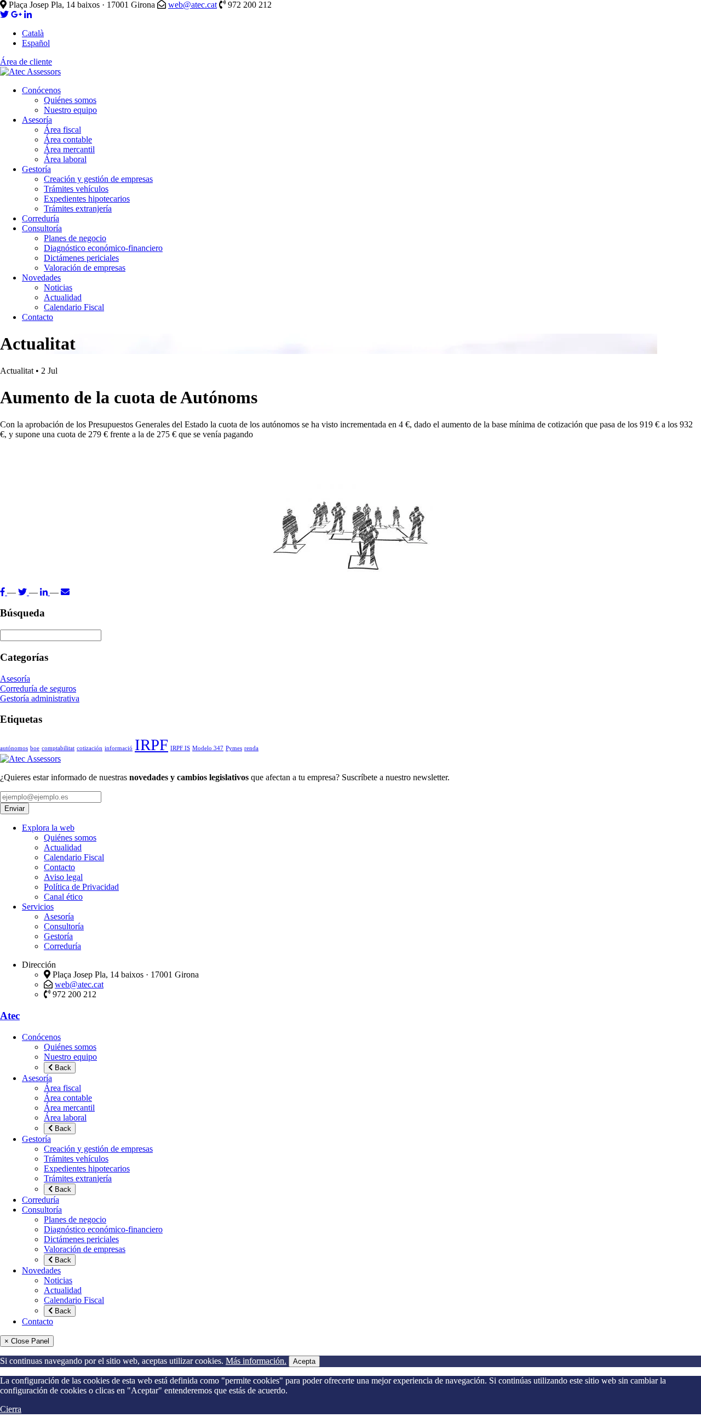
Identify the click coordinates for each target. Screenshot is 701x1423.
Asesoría (37, 119)
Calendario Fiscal (74, 307)
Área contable (68, 139)
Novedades (41, 277)
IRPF (151, 744)
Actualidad (63, 297)
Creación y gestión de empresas (98, 179)
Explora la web (48, 827)
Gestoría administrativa (39, 698)
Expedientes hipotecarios (87, 198)
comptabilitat (58, 748)
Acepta (304, 1361)
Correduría (40, 218)
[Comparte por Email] (65, 592)
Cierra (10, 1409)
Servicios (38, 906)
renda (251, 748)
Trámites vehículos (76, 188)
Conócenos (41, 90)
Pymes (234, 748)
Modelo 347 (207, 748)
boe (34, 748)
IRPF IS (180, 748)
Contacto (37, 317)
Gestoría (36, 169)
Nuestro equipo (70, 110)
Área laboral (65, 159)
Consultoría (42, 228)
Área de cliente (26, 61)
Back (62, 1068)
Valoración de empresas (84, 267)
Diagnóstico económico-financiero (103, 248)
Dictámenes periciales (81, 257)
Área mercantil (69, 149)
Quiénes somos (70, 100)
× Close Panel (26, 1341)
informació (119, 748)
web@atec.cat (192, 4)
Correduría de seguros (38, 688)
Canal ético (63, 896)
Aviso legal (63, 877)
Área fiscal (62, 129)
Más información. (256, 1360)
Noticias (58, 287)
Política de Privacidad (81, 886)
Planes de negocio (75, 238)
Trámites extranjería (78, 208)
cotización (89, 748)
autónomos (14, 748)
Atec (10, 1015)
